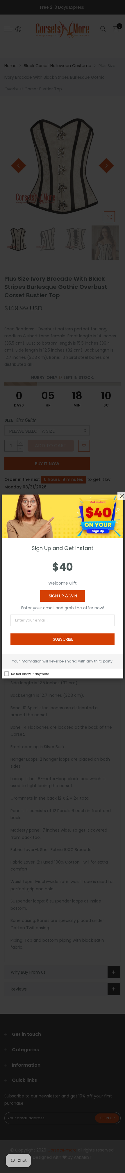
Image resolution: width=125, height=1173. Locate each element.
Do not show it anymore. (30, 673)
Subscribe (63, 639)
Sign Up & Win (63, 596)
